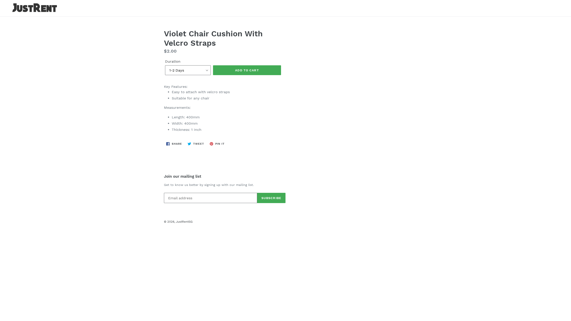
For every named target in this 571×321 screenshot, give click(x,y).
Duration (172, 61)
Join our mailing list (182, 176)
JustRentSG (184, 221)
